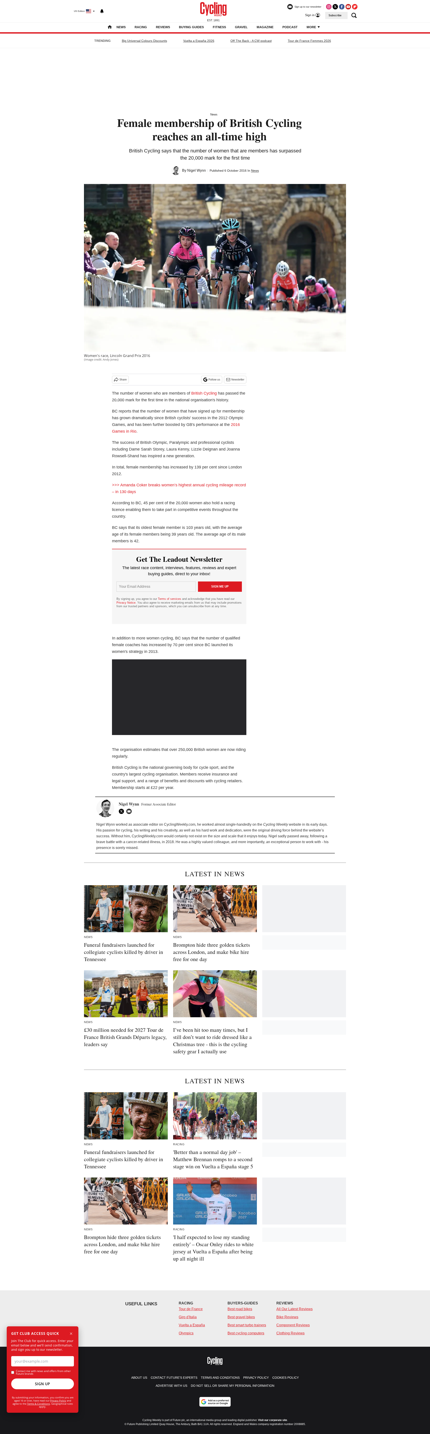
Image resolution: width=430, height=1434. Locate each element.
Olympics (186, 1333)
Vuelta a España (192, 1325)
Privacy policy (256, 1377)
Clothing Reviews (290, 1333)
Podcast (290, 27)
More (312, 27)
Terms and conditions (220, 1377)
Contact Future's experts (174, 1377)
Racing (141, 27)
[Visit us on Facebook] (341, 6)
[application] (179, 697)
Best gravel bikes (241, 1317)
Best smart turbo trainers (247, 1325)
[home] (110, 27)
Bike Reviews (287, 1317)
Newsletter (237, 379)
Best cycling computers (246, 1333)
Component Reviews (293, 1325)
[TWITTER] (122, 811)
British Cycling (204, 393)
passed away (297, 836)
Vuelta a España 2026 (198, 41)
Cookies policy (285, 1377)
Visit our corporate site (272, 1420)
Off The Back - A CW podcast (251, 41)
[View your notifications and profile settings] (101, 11)
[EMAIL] (130, 811)
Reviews (163, 27)
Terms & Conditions (38, 1403)
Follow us (214, 379)
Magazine (265, 27)
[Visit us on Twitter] (335, 6)
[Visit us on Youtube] (348, 6)
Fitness (219, 27)
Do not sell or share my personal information (232, 1385)
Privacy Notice (125, 602)
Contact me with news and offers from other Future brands (43, 1372)
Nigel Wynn (196, 170)
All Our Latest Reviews (294, 1309)
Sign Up (42, 1383)
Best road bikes (240, 1309)
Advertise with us (171, 1385)
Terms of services (170, 599)
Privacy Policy (58, 1400)
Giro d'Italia (188, 1317)
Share (123, 379)
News (121, 27)
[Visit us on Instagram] (328, 6)
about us (139, 1377)
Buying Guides (191, 27)
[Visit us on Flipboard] (354, 6)
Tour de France (191, 1309)
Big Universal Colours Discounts (144, 41)
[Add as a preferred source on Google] (215, 1402)
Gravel (241, 27)
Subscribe (335, 15)
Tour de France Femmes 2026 (309, 41)
